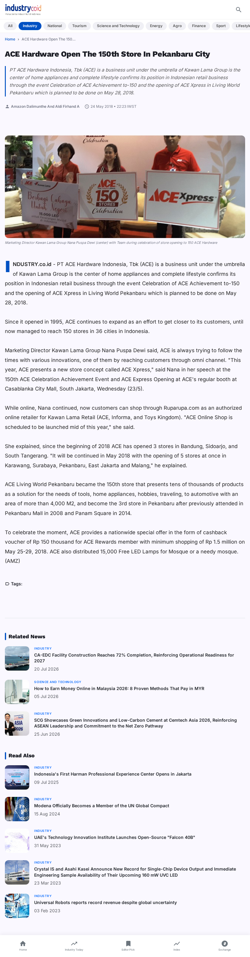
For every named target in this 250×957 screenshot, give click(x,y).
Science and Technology (118, 25)
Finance (199, 25)
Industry (30, 25)
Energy (156, 25)
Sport (221, 25)
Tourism (79, 25)
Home (10, 39)
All (10, 25)
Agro (177, 25)
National (55, 25)
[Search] (238, 9)
